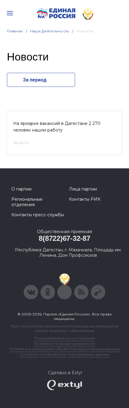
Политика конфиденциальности (64, 343)
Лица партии (83, 189)
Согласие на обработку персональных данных (64, 354)
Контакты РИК (84, 199)
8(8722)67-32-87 (64, 238)
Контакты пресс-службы (37, 214)
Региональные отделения (27, 202)
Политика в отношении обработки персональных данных (65, 349)
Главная (15, 31)
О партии (21, 189)
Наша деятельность (49, 31)
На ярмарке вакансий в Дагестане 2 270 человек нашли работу (56, 127)
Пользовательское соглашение (64, 338)
